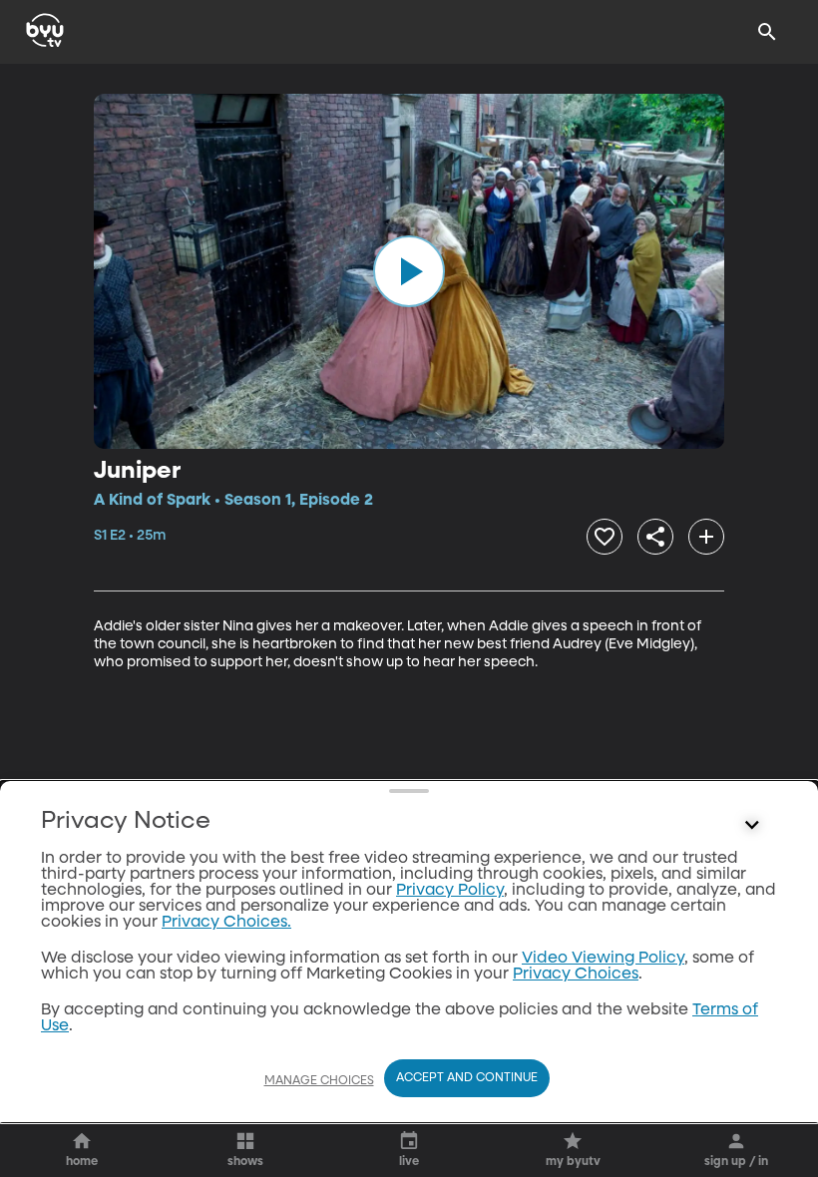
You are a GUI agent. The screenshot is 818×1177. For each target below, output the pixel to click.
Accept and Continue (467, 1078)
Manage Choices (319, 1081)
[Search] (767, 32)
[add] (706, 537)
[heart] (604, 537)
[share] (655, 537)
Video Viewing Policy (603, 959)
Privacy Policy (450, 891)
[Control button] (752, 826)
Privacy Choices (575, 974)
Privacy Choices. (226, 923)
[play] (409, 271)
